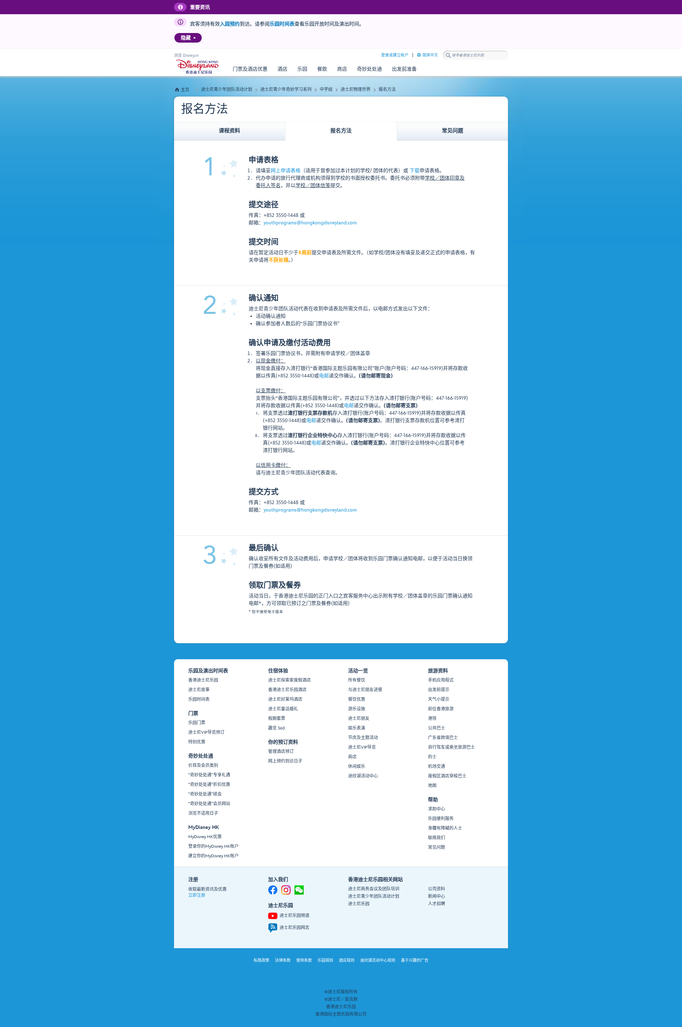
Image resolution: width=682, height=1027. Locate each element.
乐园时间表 (282, 24)
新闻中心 (436, 896)
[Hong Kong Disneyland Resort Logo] (197, 67)
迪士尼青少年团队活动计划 (226, 89)
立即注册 (196, 895)
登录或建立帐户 (394, 55)
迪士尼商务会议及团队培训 (373, 889)
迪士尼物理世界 (355, 89)
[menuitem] (194, 37)
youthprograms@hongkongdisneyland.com (310, 223)
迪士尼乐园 (358, 904)
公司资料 (436, 889)
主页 (185, 90)
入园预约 (230, 24)
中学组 (326, 89)
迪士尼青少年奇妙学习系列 (286, 89)
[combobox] (475, 55)
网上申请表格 (286, 171)
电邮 (324, 376)
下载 (415, 171)
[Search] (448, 55)
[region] (188, 38)
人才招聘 (436, 904)
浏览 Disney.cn (186, 55)
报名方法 (387, 89)
